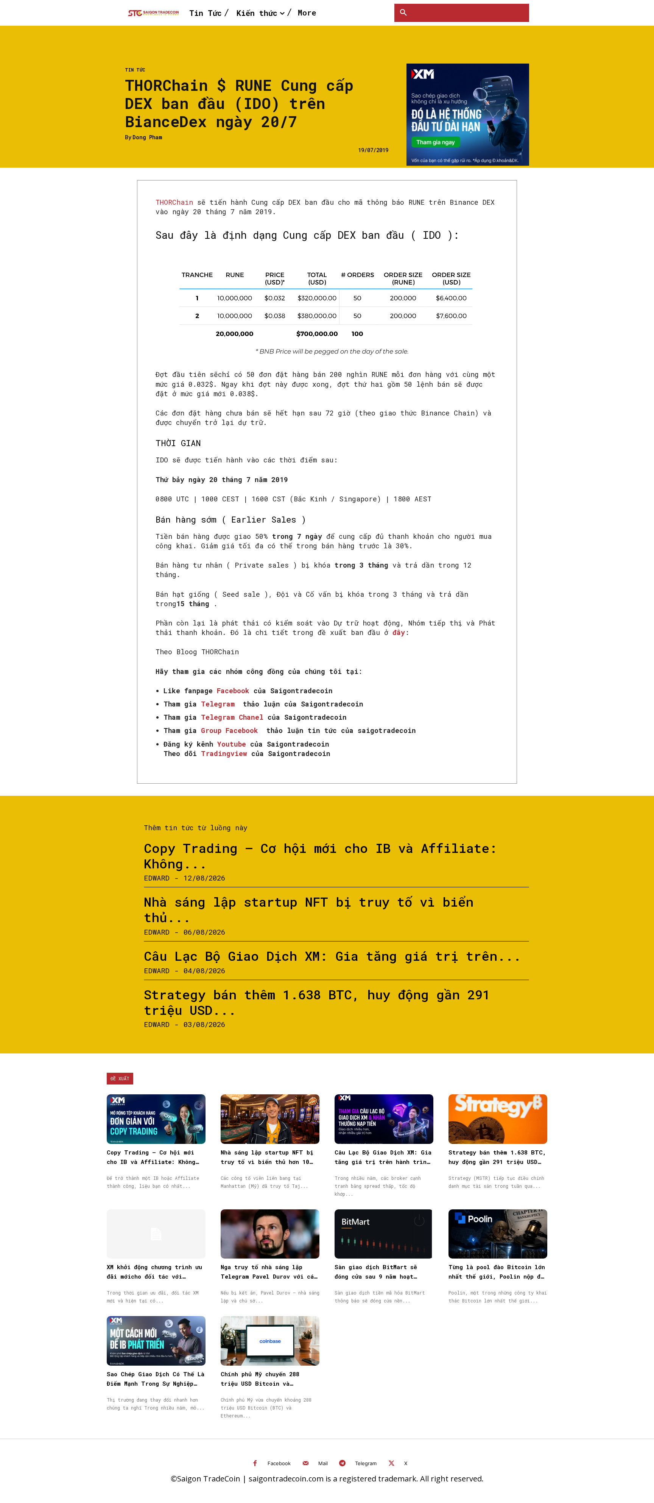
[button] (403, 13)
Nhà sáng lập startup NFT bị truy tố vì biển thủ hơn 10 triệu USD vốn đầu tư (267, 1161)
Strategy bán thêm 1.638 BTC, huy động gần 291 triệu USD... (317, 1002)
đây (398, 632)
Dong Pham (147, 137)
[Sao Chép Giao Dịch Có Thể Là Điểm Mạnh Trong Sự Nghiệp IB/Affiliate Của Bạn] (156, 1341)
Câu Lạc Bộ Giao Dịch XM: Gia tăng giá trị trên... (332, 955)
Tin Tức (135, 69)
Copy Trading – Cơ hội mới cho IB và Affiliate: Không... (320, 855)
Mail (323, 1463)
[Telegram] (343, 1464)
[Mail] (305, 1464)
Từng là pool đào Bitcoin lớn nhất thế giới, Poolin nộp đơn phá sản (497, 1276)
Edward (157, 877)
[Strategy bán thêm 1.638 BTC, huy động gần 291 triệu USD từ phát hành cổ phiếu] (497, 1119)
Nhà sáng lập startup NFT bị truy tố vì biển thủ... (308, 909)
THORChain (174, 202)
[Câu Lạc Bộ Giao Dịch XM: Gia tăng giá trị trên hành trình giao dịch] (384, 1119)
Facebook (279, 1463)
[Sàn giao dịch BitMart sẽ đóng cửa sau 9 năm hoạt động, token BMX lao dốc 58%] (384, 1234)
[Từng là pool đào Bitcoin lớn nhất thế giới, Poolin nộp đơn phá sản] (497, 1234)
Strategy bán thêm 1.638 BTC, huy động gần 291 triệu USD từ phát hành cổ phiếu (497, 1161)
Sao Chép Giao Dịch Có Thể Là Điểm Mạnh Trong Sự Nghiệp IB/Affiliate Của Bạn (155, 1383)
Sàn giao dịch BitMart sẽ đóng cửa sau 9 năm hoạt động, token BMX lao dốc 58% (381, 1276)
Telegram (366, 1463)
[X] (391, 1464)
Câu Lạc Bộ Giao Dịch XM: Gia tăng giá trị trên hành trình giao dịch (383, 1161)
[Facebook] (255, 1464)
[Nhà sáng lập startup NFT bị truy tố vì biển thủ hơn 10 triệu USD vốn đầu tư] (270, 1119)
